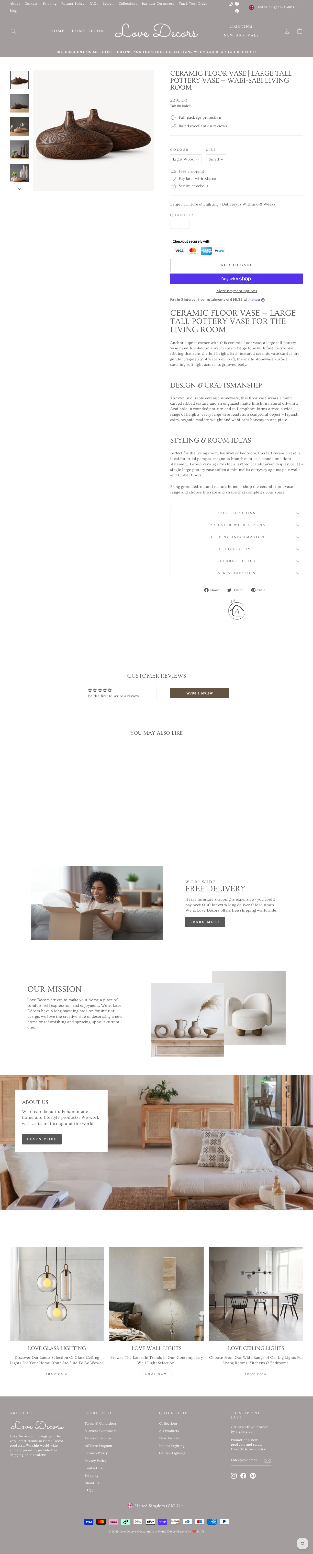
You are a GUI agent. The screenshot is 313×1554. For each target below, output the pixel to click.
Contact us (93, 1468)
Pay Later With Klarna (237, 525)
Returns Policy (73, 4)
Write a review (199, 693)
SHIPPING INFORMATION (237, 537)
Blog (13, 11)
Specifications (237, 513)
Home (58, 31)
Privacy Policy (96, 1461)
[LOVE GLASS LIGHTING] (57, 1294)
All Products (169, 1431)
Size (211, 149)
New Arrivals (241, 35)
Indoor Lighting (171, 1446)
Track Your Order (193, 4)
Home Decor (88, 31)
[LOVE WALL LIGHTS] (156, 1294)
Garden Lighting (172, 1453)
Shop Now (57, 1373)
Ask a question (237, 573)
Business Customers (158, 4)
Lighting (241, 26)
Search (108, 4)
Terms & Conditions (101, 1424)
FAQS (89, 1490)
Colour (179, 149)
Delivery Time (236, 549)
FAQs (93, 4)
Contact (31, 4)
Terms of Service (98, 1438)
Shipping (49, 4)
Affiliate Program (98, 1446)
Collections (128, 4)
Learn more (205, 922)
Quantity (182, 215)
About (15, 4)
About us (92, 1483)
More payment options (236, 291)
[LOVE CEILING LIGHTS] (256, 1294)
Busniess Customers (101, 1431)
